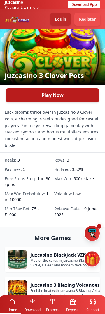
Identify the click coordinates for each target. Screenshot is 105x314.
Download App (84, 4)
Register (87, 19)
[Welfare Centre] (92, 233)
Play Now (53, 95)
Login (60, 19)
